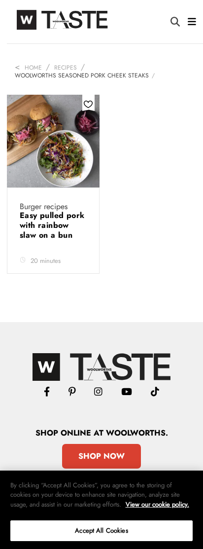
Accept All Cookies (101, 530)
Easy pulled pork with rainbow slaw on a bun (52, 225)
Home (33, 67)
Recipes (65, 67)
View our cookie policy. (157, 504)
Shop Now (101, 456)
